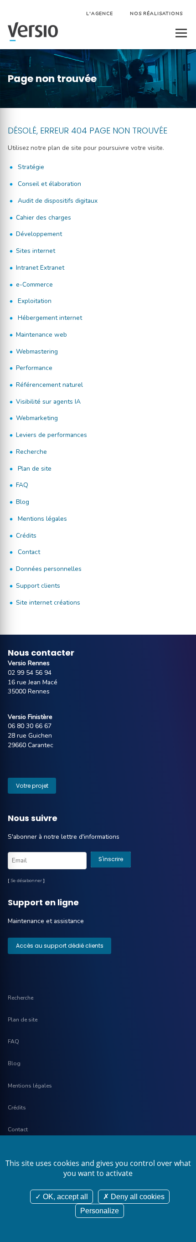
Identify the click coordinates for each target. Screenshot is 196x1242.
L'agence (99, 13)
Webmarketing (37, 418)
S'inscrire (110, 859)
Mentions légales (41, 518)
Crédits (26, 535)
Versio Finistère (30, 717)
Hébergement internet (49, 317)
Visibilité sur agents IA (48, 401)
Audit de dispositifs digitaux (57, 200)
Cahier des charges (43, 217)
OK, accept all (64, 1197)
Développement (39, 234)
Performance (34, 368)
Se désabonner (26, 881)
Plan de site (34, 468)
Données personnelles (49, 569)
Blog (22, 502)
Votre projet (32, 786)
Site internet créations (48, 602)
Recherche (31, 451)
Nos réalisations (156, 13)
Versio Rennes (29, 663)
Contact (28, 552)
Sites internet (35, 250)
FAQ (22, 485)
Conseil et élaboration (48, 184)
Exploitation (34, 301)
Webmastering (37, 351)
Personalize (99, 1211)
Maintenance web (41, 334)
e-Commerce (34, 284)
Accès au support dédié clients (59, 945)
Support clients (38, 585)
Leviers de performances (51, 435)
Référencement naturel (49, 384)
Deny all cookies (137, 1197)
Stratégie (30, 167)
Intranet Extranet (40, 267)
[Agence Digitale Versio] (33, 32)
